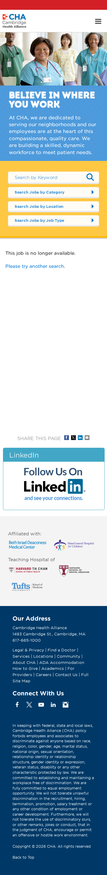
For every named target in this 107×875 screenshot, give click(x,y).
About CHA (24, 662)
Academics (52, 668)
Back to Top (23, 857)
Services (21, 656)
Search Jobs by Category (39, 192)
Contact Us (66, 674)
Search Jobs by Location (39, 206)
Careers (43, 674)
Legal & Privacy (28, 650)
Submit (90, 177)
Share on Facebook (66, 437)
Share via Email (87, 437)
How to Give (25, 668)
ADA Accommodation (61, 662)
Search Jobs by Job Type (39, 220)
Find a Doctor (62, 650)
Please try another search (34, 266)
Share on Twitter (73, 437)
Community (68, 656)
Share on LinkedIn (80, 437)
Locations (43, 656)
